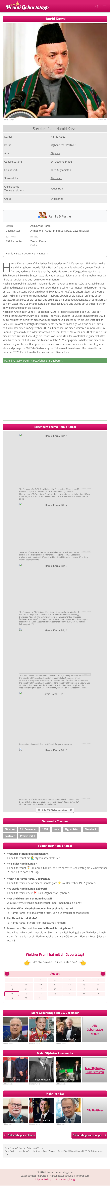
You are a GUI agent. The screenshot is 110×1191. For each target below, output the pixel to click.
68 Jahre (55, 153)
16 (26, 989)
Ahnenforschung (65, 1179)
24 (40, 993)
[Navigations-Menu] (105, 6)
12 (69, 985)
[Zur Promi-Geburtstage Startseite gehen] (27, 5)
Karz (53, 170)
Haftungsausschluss (61, 1175)
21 (98, 989)
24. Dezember (59, 161)
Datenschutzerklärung (33, 1175)
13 (84, 985)
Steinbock (56, 178)
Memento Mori (44, 1179)
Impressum (83, 1175)
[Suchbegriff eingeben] (96, 6)
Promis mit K (27, 836)
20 (84, 989)
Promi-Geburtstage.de (60, 1172)
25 (55, 993)
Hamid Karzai (37, 1148)
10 (40, 985)
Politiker (10, 836)
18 (55, 989)
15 (11, 989)
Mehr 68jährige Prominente (55, 1053)
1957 (70, 161)
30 (26, 998)
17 (40, 989)
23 (26, 993)
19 (69, 989)
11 (55, 985)
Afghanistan (64, 170)
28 (98, 993)
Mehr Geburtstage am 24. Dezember (55, 1012)
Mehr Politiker (55, 1093)
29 (11, 998)
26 (69, 993)
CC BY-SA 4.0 (88, 1151)
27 (84, 993)
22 (11, 993)
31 (40, 998)
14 (98, 985)
